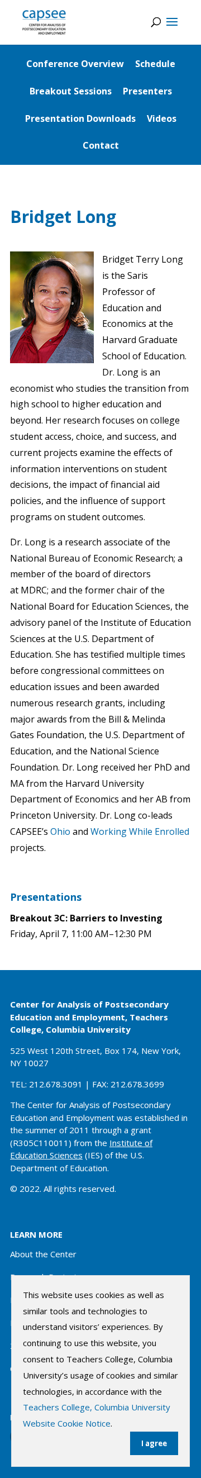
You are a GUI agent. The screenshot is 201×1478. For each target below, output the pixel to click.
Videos (161, 118)
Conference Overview (75, 64)
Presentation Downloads (80, 118)
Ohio (60, 831)
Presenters (147, 91)
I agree (154, 1443)
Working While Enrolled (139, 831)
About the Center (43, 1254)
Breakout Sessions (71, 91)
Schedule (155, 64)
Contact (101, 145)
